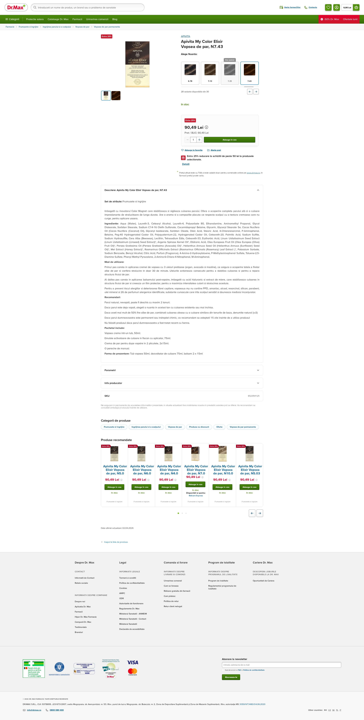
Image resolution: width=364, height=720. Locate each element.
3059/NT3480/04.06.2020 (252, 704)
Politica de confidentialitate (132, 583)
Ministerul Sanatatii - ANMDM (133, 613)
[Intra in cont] (336, 7)
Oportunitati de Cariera (263, 580)
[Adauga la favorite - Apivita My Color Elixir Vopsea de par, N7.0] (205, 447)
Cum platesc (169, 596)
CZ (329, 710)
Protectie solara (35, 19)
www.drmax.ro (253, 172)
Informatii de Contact (84, 578)
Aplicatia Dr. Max (83, 606)
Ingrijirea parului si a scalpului (146, 427)
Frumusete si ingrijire (114, 427)
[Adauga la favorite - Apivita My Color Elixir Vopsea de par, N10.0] (232, 447)
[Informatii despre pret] (206, 127)
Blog (114, 19)
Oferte (219, 427)
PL (337, 710)
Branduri (79, 632)
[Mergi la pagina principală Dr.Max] (16, 7)
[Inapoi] (250, 91)
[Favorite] (328, 7)
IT (340, 710)
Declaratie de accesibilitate (131, 629)
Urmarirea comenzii (97, 19)
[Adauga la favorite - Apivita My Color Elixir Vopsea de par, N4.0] (178, 447)
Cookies (123, 588)
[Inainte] (256, 91)
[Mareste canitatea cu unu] (199, 140)
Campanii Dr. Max (83, 622)
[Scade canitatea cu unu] (187, 140)
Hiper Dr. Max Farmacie (86, 617)
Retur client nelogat (173, 606)
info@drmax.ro (34, 710)
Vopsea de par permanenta (243, 427)
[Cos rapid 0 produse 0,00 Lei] (356, 7)
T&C (239, 670)
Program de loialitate (218, 580)
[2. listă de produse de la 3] (182, 513)
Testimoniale (81, 627)
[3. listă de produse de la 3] (186, 513)
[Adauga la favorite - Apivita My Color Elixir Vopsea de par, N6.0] (151, 447)
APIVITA (185, 36)
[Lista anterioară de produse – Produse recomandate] (252, 513)
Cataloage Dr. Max (58, 19)
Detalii (185, 163)
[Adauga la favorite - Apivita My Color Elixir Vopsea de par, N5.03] (259, 447)
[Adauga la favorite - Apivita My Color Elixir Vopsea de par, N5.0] (124, 447)
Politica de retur (171, 601)
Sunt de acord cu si (245, 670)
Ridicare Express (196, 496)
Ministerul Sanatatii (128, 624)
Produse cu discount (199, 427)
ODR (121, 598)
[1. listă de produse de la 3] (178, 513)
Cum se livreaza (171, 586)
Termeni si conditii (127, 578)
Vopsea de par (175, 427)
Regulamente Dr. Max (129, 608)
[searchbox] (87, 7)
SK (333, 710)
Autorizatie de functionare (131, 603)
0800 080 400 (57, 710)
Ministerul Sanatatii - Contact (132, 619)
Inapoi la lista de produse (116, 542)
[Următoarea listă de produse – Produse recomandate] (260, 513)
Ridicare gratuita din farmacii (177, 591)
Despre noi (80, 601)
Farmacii (77, 19)
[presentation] (114, 453)
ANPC (122, 593)
